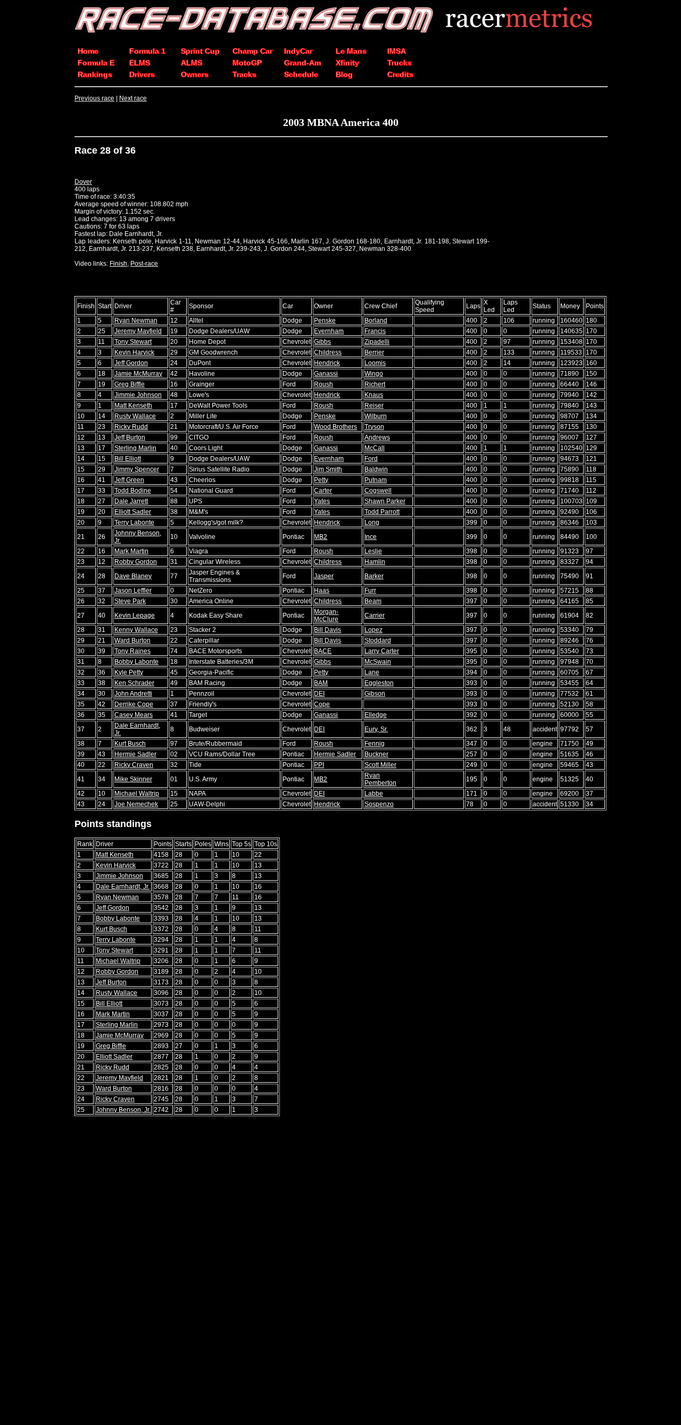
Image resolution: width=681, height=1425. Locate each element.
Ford (371, 458)
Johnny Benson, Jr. (123, 1110)
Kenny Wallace (136, 630)
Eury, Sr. (376, 729)
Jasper (324, 576)
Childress (328, 352)
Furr (370, 590)
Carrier (374, 615)
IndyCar (298, 51)
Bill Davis (327, 630)
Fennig (374, 743)
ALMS (191, 62)
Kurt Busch (130, 743)
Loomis (375, 363)
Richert (374, 384)
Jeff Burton (129, 437)
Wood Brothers (335, 427)
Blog (344, 74)
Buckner (376, 754)
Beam (372, 601)
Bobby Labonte (136, 661)
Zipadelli (376, 341)
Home (88, 51)
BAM (321, 683)
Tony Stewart (133, 341)
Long (371, 522)
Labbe (373, 793)
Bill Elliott (127, 458)
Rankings (95, 74)
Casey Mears (133, 715)
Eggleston (379, 683)
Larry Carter (381, 651)
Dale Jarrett (131, 501)
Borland (375, 320)
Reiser (374, 405)
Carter (323, 490)
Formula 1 (147, 51)
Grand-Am (302, 62)
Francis (375, 331)
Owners (195, 74)
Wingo (373, 373)
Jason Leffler (133, 590)
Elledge (375, 715)
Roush (323, 384)
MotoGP (247, 62)
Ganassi (326, 373)
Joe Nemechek (136, 804)
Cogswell (378, 490)
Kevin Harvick (134, 352)
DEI (319, 693)
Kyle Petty (128, 672)
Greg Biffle (129, 384)
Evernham (329, 331)
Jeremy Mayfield (138, 331)
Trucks (399, 62)
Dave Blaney (133, 576)
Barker (374, 576)
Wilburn (375, 416)
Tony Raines (132, 651)
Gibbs (322, 341)
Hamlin (374, 562)
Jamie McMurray (138, 373)
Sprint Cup (200, 51)
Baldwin (376, 469)
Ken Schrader (134, 683)
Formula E (96, 62)
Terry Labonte (134, 522)
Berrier (374, 352)
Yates (322, 501)
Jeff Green (129, 480)
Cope (322, 704)
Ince (370, 537)
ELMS (139, 62)
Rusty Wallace (135, 416)
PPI (319, 765)
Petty (321, 480)
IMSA (396, 51)
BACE (322, 651)
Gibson (374, 693)
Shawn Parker (384, 501)
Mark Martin (131, 551)
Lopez (373, 630)
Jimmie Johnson (138, 395)
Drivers (142, 74)
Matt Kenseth (133, 405)
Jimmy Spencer (136, 469)
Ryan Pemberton (380, 779)
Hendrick (327, 363)
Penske (325, 320)
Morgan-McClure (326, 615)
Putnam (375, 480)
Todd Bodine (132, 490)
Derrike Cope (133, 704)
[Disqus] (340, 1271)
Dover (83, 181)
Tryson (374, 427)
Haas (321, 590)
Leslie (373, 551)
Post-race (144, 263)
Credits (400, 74)
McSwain (377, 661)
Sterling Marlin (135, 448)
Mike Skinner (133, 779)
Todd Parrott (382, 512)
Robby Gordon (135, 562)
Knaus (373, 395)
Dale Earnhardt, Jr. (123, 886)
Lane (371, 672)
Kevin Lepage (134, 615)
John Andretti (133, 693)
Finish (118, 263)
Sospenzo (379, 804)
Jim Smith (328, 469)
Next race (133, 98)
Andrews (377, 437)
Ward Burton (132, 640)
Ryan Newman (135, 320)
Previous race (94, 98)
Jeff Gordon (131, 363)
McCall (374, 448)
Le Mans (351, 51)
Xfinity (347, 62)
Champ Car (252, 51)
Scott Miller (380, 765)
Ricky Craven (133, 765)
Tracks (244, 74)
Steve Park (130, 601)
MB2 (320, 537)
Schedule (301, 74)
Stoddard (377, 640)
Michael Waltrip (136, 793)
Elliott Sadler (132, 512)
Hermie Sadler (135, 754)
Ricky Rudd (131, 427)
